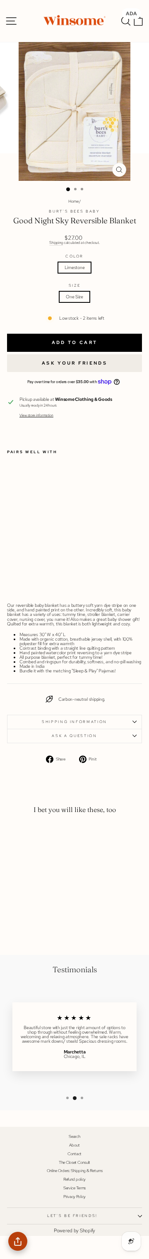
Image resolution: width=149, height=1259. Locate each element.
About (74, 1145)
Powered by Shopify (74, 1230)
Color (74, 256)
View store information (36, 415)
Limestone (75, 267)
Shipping (56, 242)
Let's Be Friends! (72, 1215)
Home (73, 201)
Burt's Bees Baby (74, 211)
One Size (74, 297)
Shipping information (74, 721)
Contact (74, 1153)
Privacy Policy (74, 1196)
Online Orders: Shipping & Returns (75, 1170)
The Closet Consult (74, 1162)
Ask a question (74, 735)
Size (75, 286)
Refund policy (74, 1179)
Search (74, 1136)
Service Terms (74, 1188)
